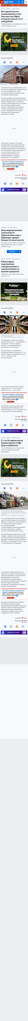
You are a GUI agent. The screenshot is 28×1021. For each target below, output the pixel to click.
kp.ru (25, 175)
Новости (15, 5)
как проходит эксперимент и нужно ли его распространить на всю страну (13, 164)
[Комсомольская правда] (8, 2)
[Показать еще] (23, 62)
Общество (8, 8)
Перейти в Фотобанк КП (17, 337)
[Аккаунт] (26, 2)
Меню (2, 2)
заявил (14, 410)
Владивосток (4, 227)
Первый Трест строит (6, 5)
